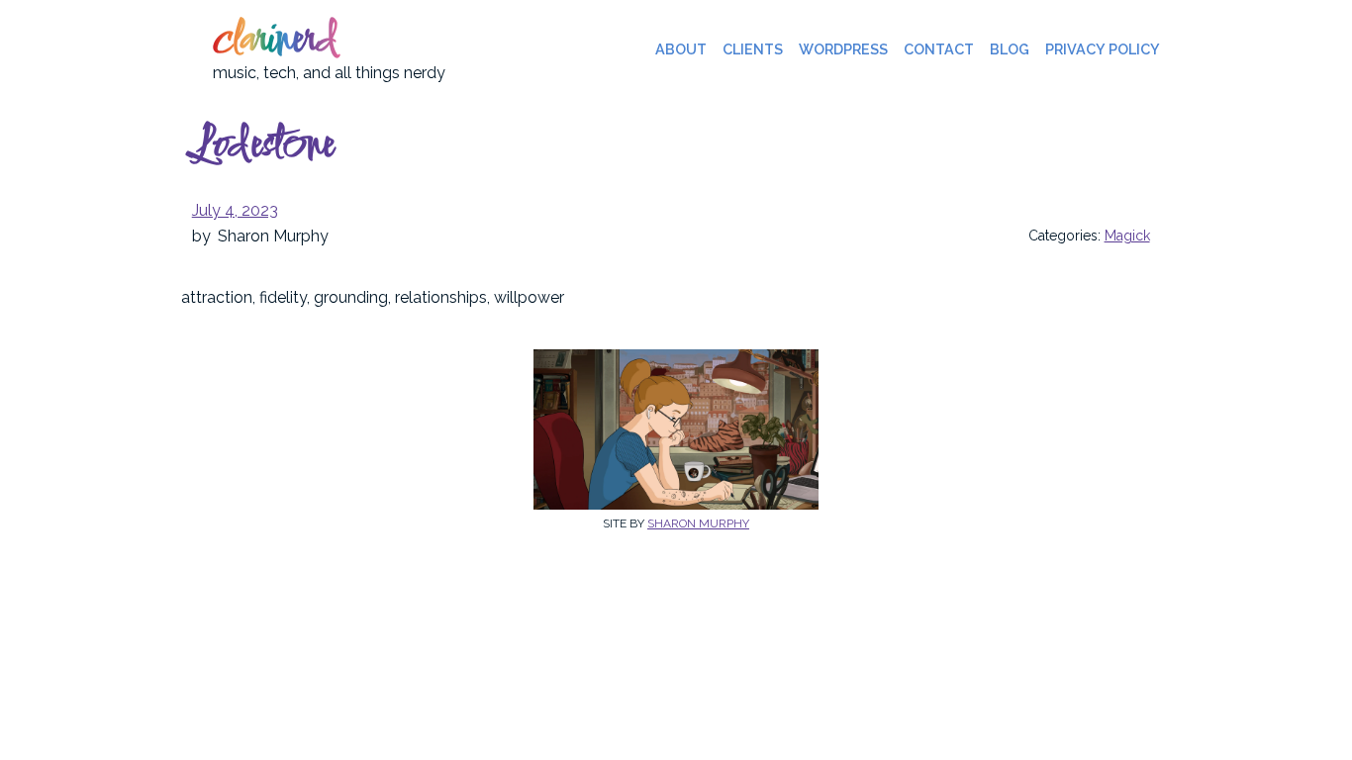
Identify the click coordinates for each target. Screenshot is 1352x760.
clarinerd (274, 41)
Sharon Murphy (698, 523)
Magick (1127, 235)
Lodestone (262, 146)
